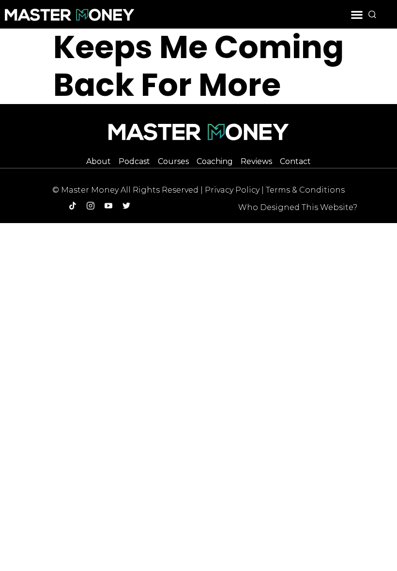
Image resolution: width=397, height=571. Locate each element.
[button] (357, 14)
